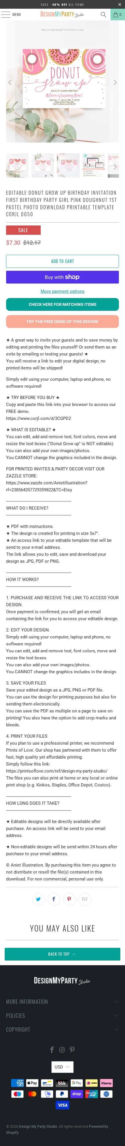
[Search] (103, 14)
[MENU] (2, 14)
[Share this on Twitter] (38, 899)
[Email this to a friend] (84, 899)
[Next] (114, 82)
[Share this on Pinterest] (69, 899)
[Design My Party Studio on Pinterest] (72, 1050)
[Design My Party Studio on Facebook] (52, 1050)
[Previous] (10, 82)
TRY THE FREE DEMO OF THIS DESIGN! (62, 321)
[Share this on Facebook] (54, 899)
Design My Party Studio (38, 1126)
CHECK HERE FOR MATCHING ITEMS (63, 304)
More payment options (63, 291)
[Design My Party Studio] (62, 14)
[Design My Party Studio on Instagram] (62, 1050)
